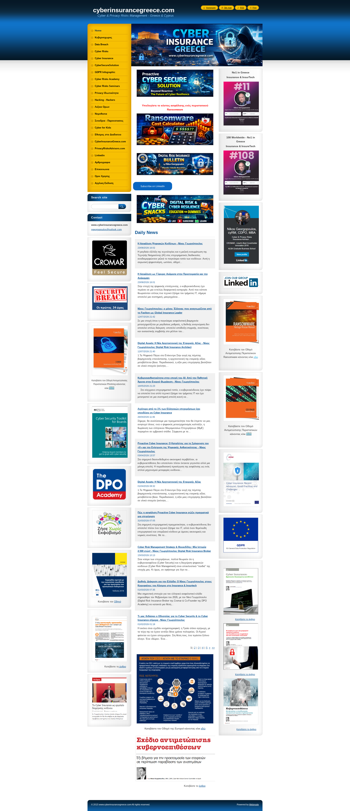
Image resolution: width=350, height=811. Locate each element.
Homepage (211, 8)
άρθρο (202, 786)
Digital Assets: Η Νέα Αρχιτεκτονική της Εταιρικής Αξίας (169, 482)
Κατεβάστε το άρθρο (245, 619)
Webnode (254, 805)
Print (254, 8)
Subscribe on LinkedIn (153, 186)
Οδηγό (117, 601)
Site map (228, 8)
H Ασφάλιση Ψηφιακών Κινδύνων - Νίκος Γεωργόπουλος (170, 243)
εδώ (203, 728)
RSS (242, 8)
